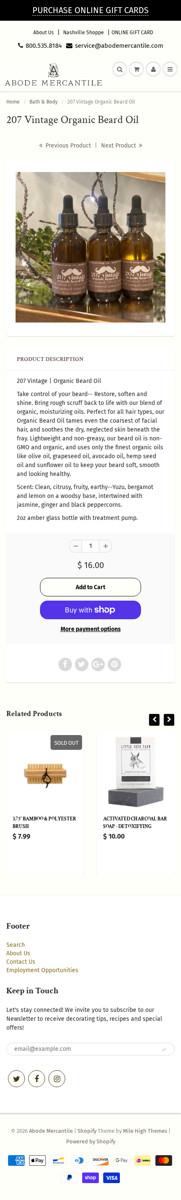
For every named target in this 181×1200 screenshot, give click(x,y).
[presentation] (154, 720)
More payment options (91, 629)
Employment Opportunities (42, 970)
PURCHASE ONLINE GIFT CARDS (90, 10)
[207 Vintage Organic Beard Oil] (90, 247)
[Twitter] (16, 1078)
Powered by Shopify (90, 1141)
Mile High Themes (145, 1131)
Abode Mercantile (51, 1131)
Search (15, 945)
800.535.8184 (44, 45)
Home (13, 102)
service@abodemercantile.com (119, 45)
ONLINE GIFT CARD (132, 33)
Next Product (119, 145)
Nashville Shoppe (83, 33)
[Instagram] (56, 1078)
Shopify (86, 1131)
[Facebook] (36, 1078)
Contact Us (20, 961)
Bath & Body (43, 102)
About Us (43, 33)
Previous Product (67, 145)
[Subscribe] (164, 1049)
